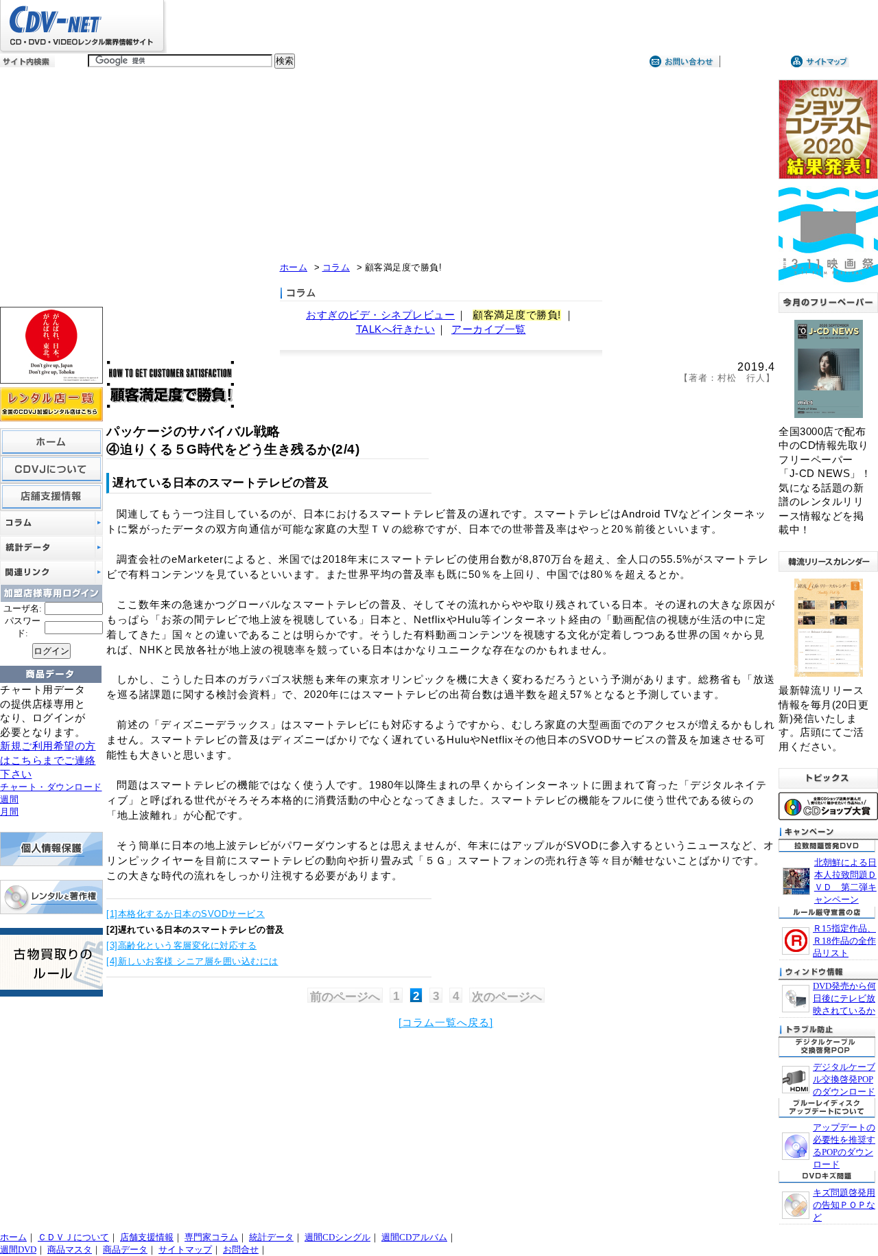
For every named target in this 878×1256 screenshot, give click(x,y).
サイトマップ (185, 1249)
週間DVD (18, 1249)
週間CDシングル (337, 1237)
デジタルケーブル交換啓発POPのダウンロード (844, 1079)
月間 (9, 811)
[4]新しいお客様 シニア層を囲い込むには (192, 961)
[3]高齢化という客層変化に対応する (181, 945)
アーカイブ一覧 (488, 329)
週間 (9, 799)
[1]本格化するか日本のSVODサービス (185, 914)
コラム (336, 267)
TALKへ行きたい (396, 329)
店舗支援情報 (147, 1237)
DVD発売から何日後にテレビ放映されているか (844, 998)
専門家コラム (211, 1237)
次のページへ (507, 996)
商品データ (125, 1249)
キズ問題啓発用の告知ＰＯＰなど (844, 1204)
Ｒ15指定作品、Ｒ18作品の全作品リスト (844, 940)
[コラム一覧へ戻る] (446, 1022)
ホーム (294, 267)
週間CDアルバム (414, 1237)
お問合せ (241, 1249)
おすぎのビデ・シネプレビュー (380, 315)
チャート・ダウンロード (51, 787)
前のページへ (345, 996)
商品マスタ (69, 1249)
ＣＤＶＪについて (73, 1237)
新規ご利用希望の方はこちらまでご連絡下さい (48, 760)
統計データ (271, 1237)
